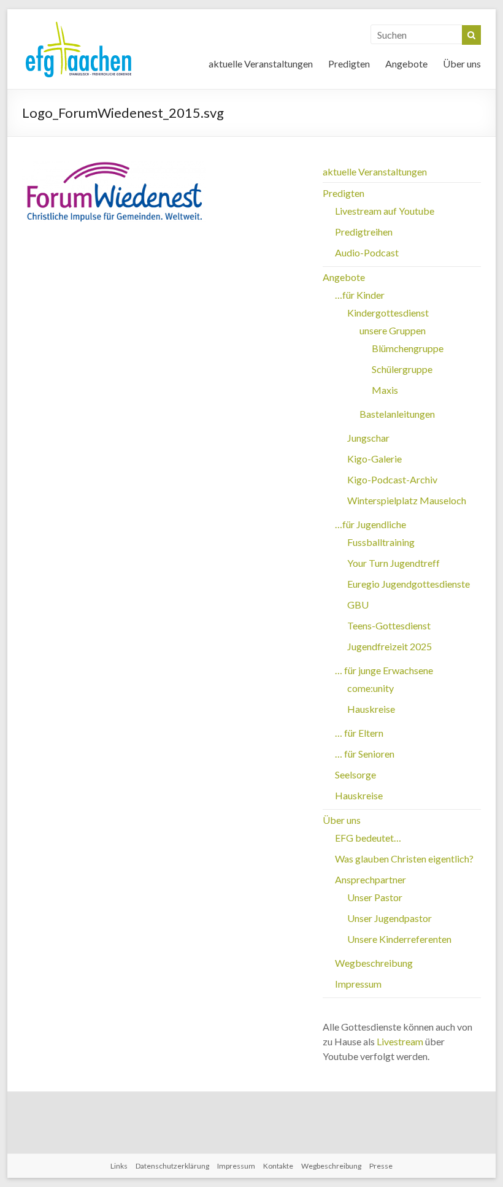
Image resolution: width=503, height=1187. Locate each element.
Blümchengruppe (407, 348)
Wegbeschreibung (374, 963)
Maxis (385, 390)
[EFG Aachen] (78, 24)
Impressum (358, 983)
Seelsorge (355, 774)
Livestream (400, 1041)
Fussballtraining (381, 542)
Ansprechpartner (370, 879)
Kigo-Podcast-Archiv (392, 479)
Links (119, 1165)
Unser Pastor (374, 897)
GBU (358, 604)
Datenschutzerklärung (172, 1165)
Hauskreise (371, 709)
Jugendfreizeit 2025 (389, 646)
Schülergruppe (402, 369)
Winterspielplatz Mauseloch (406, 500)
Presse (381, 1165)
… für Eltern (359, 733)
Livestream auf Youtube (384, 211)
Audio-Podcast (367, 252)
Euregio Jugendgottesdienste (408, 584)
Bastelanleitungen (397, 414)
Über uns (462, 63)
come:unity (370, 688)
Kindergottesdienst (388, 312)
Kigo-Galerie (374, 458)
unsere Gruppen (392, 330)
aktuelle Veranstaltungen (261, 63)
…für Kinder (360, 295)
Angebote (406, 63)
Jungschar (368, 438)
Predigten (349, 63)
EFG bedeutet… (368, 837)
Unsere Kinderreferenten (399, 939)
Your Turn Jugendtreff (393, 563)
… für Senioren (364, 753)
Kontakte (278, 1165)
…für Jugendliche (370, 524)
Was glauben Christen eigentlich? (404, 858)
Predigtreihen (364, 231)
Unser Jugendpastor (389, 918)
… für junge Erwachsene (384, 670)
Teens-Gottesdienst (389, 625)
